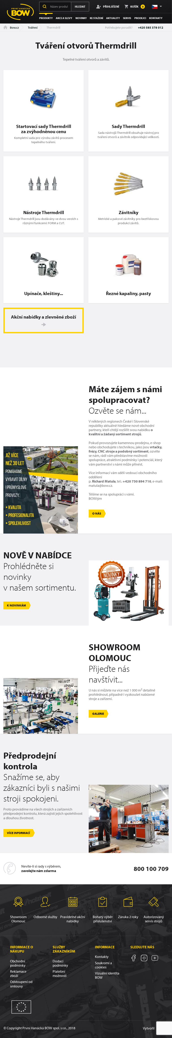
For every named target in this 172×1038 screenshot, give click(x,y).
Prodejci (140, 18)
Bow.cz (14, 28)
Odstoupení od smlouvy (21, 983)
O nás (96, 513)
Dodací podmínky (60, 963)
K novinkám (16, 605)
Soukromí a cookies (103, 965)
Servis (127, 18)
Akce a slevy (64, 18)
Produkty (46, 18)
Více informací (18, 833)
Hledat (80, 6)
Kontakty (155, 18)
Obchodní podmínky (18, 963)
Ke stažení (96, 18)
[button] (156, 6)
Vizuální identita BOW (107, 975)
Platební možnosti (60, 973)
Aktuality (113, 18)
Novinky (81, 18)
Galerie (98, 714)
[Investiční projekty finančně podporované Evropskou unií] (21, 1006)
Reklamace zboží (18, 973)
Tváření (33, 28)
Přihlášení (111, 6)
